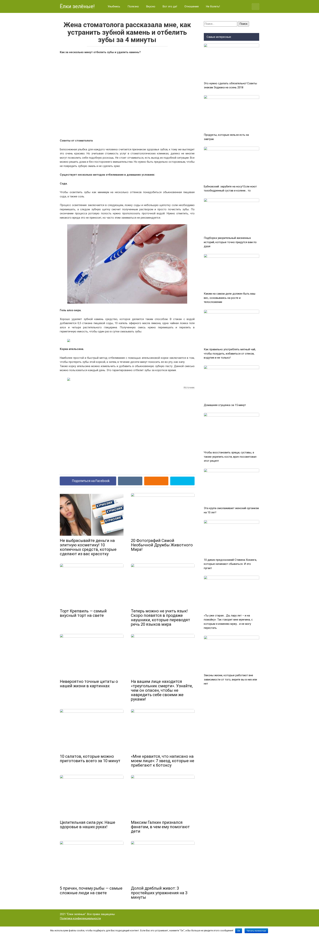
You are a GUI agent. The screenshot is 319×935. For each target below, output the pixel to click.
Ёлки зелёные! (77, 6)
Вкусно (150, 6)
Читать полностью (256, 930)
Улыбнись (114, 6)
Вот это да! (170, 6)
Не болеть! (213, 6)
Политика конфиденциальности (80, 918)
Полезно (133, 6)
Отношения (191, 6)
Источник (189, 387)
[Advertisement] (127, 96)
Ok (238, 930)
